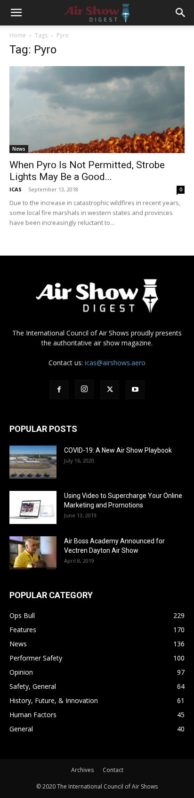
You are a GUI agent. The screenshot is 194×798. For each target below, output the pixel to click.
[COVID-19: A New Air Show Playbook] (33, 462)
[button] (16, 13)
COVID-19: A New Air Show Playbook (118, 450)
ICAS (15, 189)
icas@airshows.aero (115, 362)
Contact (113, 770)
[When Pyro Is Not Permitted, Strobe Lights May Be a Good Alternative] (97, 109)
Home (17, 35)
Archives (82, 770)
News (18, 149)
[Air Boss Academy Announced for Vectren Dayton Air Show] (33, 552)
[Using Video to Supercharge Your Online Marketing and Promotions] (33, 507)
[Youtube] (135, 389)
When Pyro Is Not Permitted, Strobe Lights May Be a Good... (87, 170)
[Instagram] (84, 389)
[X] (109, 389)
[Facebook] (58, 389)
